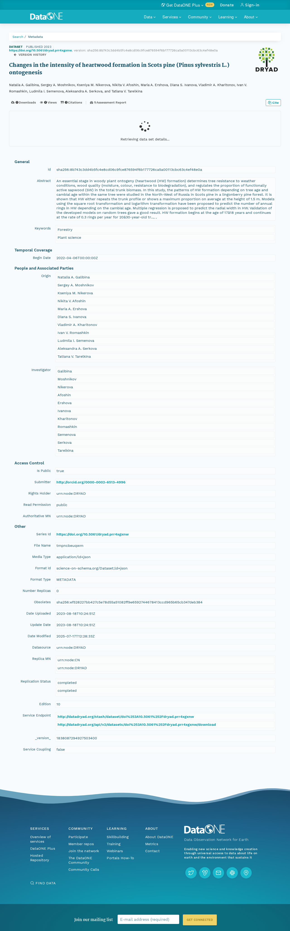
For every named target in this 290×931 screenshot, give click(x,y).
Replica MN (41, 659)
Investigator (41, 370)
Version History (32, 54)
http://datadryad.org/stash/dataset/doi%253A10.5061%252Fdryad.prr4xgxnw (126, 716)
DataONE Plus (42, 848)
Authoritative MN (37, 516)
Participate (78, 837)
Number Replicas (37, 591)
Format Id (43, 568)
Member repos (81, 844)
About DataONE (159, 837)
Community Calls (83, 869)
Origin (46, 276)
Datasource (41, 647)
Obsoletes (42, 602)
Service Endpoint (37, 715)
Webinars (115, 851)
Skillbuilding (118, 837)
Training (114, 844)
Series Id (43, 534)
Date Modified (39, 636)
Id (49, 169)
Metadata (35, 37)
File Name (42, 545)
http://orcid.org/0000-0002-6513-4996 (91, 482)
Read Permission (37, 505)
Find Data (46, 883)
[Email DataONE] (218, 872)
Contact (152, 851)
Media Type (41, 557)
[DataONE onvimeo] (204, 872)
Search (17, 37)
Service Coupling (37, 749)
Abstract (44, 181)
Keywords (43, 228)
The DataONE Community (80, 860)
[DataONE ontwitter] (191, 872)
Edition (45, 704)
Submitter (42, 482)
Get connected (200, 919)
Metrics (151, 844)
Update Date (40, 625)
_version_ (43, 738)
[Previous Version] (15, 54)
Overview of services (40, 839)
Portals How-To (120, 858)
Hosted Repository (39, 857)
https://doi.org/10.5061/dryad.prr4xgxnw (40, 50)
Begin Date (42, 258)
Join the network (83, 851)
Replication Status (36, 681)
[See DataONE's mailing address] (246, 872)
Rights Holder (39, 493)
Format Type (40, 579)
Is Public (44, 471)
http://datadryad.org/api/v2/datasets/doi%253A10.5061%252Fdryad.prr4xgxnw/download (137, 724)
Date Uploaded (38, 613)
